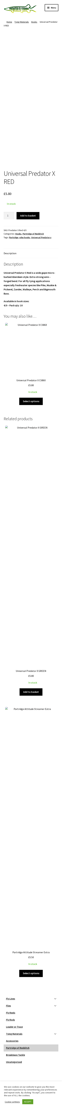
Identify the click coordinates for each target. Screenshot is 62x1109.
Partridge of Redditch (33, 233)
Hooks (34, 21)
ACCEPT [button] (27, 1101)
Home (9, 21)
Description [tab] (10, 253)
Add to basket (28, 215)
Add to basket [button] (31, 691)
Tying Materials (21, 21)
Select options (31, 401)
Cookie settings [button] (12, 1101)
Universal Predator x (41, 237)
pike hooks (24, 237)
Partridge (13, 237)
